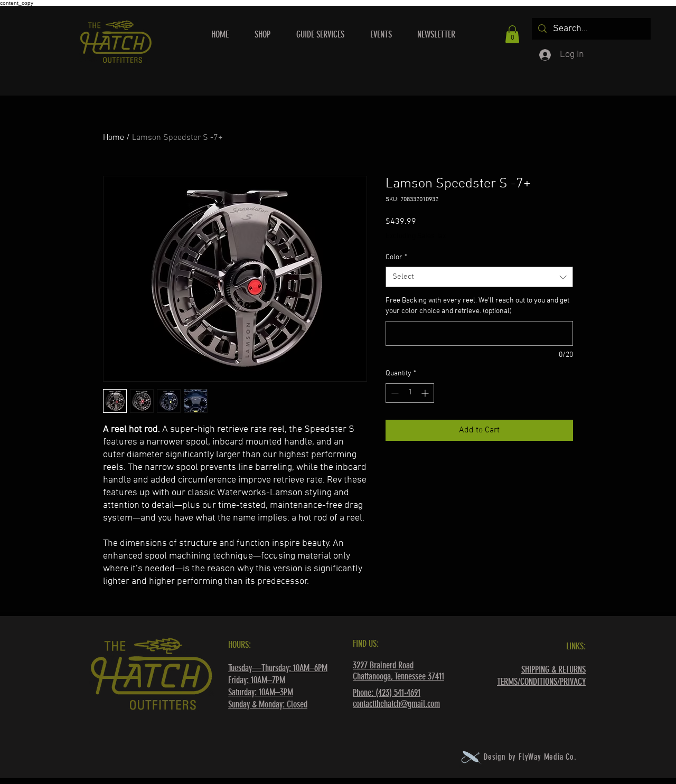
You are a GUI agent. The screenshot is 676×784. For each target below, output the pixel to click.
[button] (512, 34)
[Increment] (426, 393)
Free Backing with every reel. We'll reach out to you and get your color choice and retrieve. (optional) (477, 306)
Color (396, 257)
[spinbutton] (409, 393)
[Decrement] (393, 393)
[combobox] (479, 277)
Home (113, 138)
